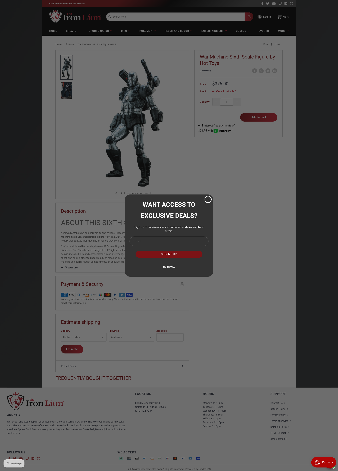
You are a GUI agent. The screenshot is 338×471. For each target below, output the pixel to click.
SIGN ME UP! (169, 254)
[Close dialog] (208, 199)
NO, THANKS (169, 267)
